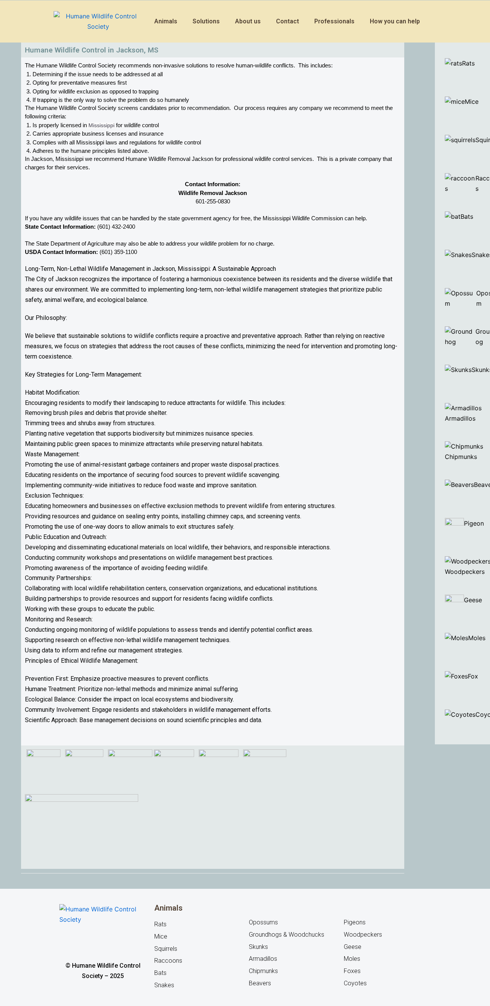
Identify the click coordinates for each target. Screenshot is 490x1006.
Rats (468, 63)
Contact (287, 21)
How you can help (395, 21)
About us (248, 21)
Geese (474, 600)
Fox (473, 676)
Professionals (334, 21)
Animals (165, 21)
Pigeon (474, 523)
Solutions (206, 21)
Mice (472, 101)
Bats (467, 216)
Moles (476, 638)
